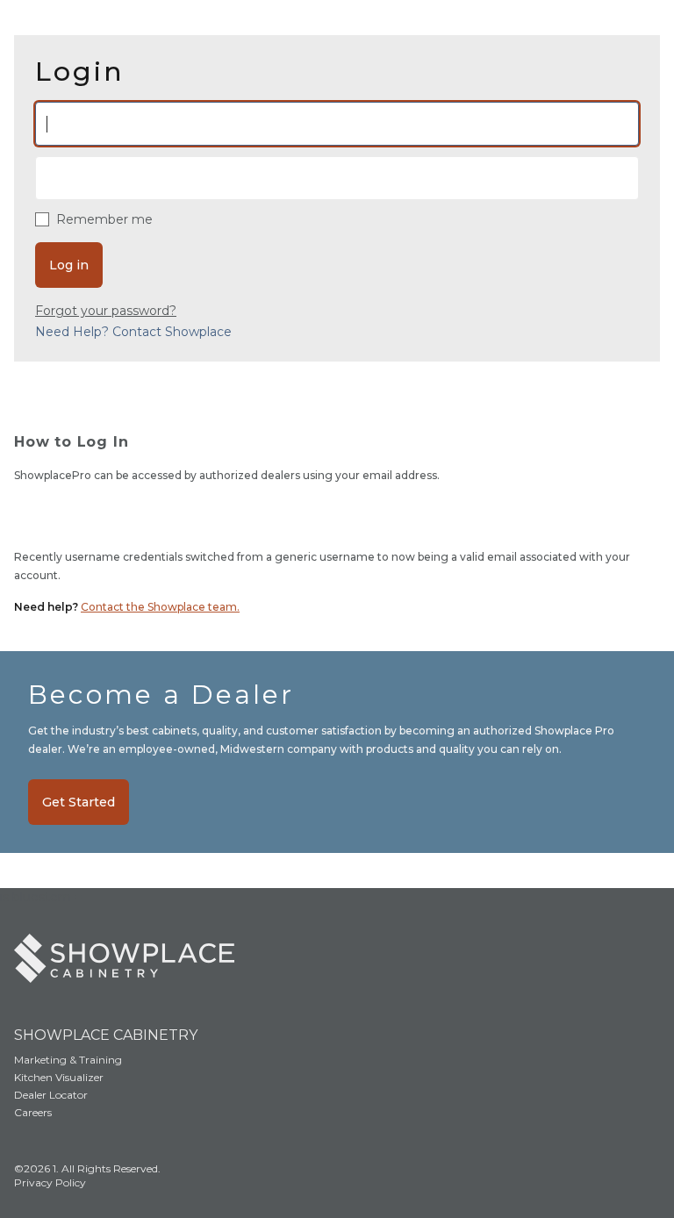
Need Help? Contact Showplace (133, 332)
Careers (33, 1112)
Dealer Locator (51, 1094)
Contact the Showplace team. (160, 606)
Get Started (78, 802)
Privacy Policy (50, 1182)
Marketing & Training (68, 1059)
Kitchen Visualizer (59, 1077)
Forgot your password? (105, 311)
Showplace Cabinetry (105, 1035)
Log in (69, 265)
